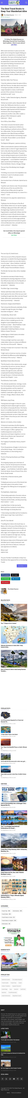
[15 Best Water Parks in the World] (6, 729)
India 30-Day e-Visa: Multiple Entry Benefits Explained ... (13, 966)
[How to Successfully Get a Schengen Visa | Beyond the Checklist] (14, 794)
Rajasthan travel (17, 995)
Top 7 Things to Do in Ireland (8, 623)
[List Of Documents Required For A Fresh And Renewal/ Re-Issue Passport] (6, 715)
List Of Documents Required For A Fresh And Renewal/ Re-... (12, 721)
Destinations (17, 911)
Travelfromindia (13, 992)
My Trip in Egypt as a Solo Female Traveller (11, 1068)
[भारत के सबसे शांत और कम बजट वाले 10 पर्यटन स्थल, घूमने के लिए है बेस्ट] (6, 756)
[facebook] (2, 1078)
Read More (21, 566)
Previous (3, 962)
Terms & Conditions (16, 1092)
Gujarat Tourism (17, 986)
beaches (4, 992)
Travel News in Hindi (8, 917)
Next (24, 962)
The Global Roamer (13, 589)
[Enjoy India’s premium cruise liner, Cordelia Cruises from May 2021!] (6, 769)
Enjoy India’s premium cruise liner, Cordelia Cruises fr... (13, 774)
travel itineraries (6, 995)
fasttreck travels (6, 979)
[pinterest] (17, 1078)
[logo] (14, 3)
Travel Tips (6, 911)
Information (6, 923)
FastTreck (23, 989)
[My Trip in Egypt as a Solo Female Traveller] (6, 1063)
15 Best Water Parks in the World (9, 734)
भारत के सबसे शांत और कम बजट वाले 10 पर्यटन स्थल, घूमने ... (13, 761)
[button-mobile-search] (26, 2)
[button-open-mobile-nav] (2, 2)
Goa (11, 989)
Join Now (14, 235)
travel (20, 983)
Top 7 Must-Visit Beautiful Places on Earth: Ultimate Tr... (14, 747)
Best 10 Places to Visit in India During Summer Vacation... (13, 670)
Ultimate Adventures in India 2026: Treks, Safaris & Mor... (12, 646)
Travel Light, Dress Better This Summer (10, 1039)
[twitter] (6, 1078)
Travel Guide (5, 983)
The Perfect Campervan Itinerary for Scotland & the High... (13, 1054)
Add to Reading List (6, 17)
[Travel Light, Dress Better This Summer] (6, 1035)
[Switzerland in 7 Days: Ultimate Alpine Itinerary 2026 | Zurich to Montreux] (14, 886)
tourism (16, 989)
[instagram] (10, 1078)
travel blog (4, 989)
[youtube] (13, 1078)
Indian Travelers (6, 986)
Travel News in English (9, 920)
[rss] (21, 1078)
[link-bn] (14, 938)
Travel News (6, 914)
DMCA (8, 1092)
